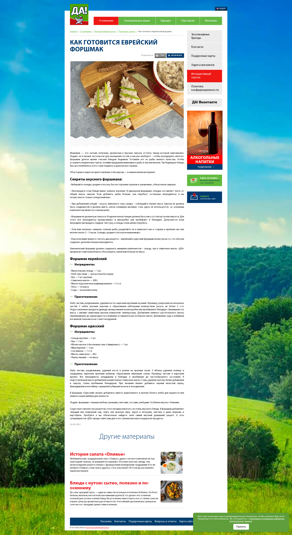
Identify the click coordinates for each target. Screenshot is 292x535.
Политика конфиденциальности (205, 88)
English (222, 9)
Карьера (166, 21)
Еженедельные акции (137, 21)
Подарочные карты (203, 56)
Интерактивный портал (201, 76)
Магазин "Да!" (79, 14)
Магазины (211, 21)
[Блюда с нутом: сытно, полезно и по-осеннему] (171, 482)
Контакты (197, 47)
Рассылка (106, 521)
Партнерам (188, 21)
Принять (241, 526)
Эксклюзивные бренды (200, 36)
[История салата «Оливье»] (171, 453)
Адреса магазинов (202, 65)
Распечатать (176, 55)
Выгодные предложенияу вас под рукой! (210, 180)
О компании (106, 21)
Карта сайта (186, 521)
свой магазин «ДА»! (208, 197)
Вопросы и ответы (166, 521)
